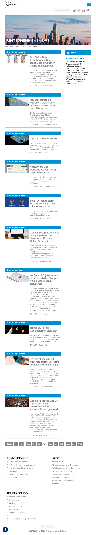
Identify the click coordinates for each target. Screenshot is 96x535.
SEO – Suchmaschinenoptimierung (22, 465)
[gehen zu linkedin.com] (83, 11)
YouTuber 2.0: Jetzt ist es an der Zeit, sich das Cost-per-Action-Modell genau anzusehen (44, 279)
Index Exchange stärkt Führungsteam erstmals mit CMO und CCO (43, 203)
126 (33, 444)
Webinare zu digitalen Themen (65, 471)
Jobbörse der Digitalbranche (64, 478)
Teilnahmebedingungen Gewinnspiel (23, 519)
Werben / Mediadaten (17, 497)
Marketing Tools (15, 478)
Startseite (9, 46)
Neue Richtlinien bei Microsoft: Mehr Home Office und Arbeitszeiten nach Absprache (43, 104)
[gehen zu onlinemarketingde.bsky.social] (88, 11)
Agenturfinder (58, 462)
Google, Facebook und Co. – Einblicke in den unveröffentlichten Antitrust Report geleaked (44, 405)
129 (50, 444)
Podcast (56, 484)
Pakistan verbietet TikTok (43, 138)
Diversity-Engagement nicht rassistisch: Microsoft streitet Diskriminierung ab (44, 361)
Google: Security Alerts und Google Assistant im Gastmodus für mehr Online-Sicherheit (44, 237)
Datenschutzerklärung (17, 513)
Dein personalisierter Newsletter (66, 465)
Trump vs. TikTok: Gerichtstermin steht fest (43, 329)
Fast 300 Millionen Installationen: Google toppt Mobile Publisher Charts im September (42, 61)
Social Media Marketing (18, 462)
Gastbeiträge (14, 500)
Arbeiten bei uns (15, 506)
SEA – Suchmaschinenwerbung (21, 468)
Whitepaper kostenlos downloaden (66, 468)
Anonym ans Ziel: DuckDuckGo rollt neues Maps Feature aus (43, 169)
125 (28, 444)
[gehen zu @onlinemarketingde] (78, 11)
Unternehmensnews (23, 46)
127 (39, 444)
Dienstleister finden (61, 474)
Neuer (9, 444)
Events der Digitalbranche (63, 481)
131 (61, 444)
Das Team (12, 503)
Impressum (13, 510)
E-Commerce (14, 471)
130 (55, 444)
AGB (10, 516)
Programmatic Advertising (19, 474)
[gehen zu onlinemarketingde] (74, 10)
